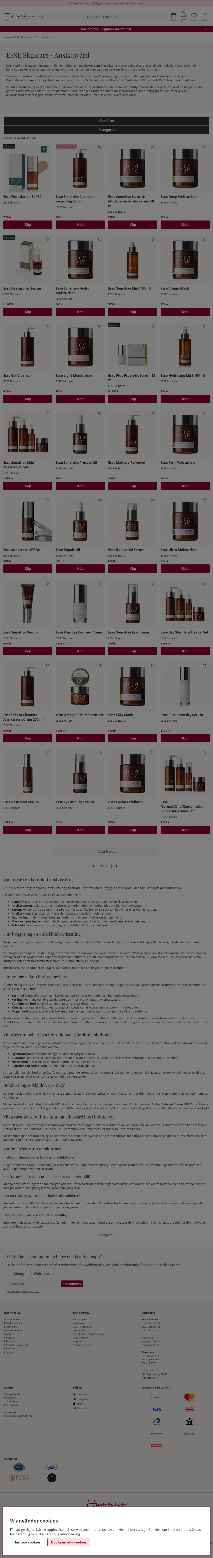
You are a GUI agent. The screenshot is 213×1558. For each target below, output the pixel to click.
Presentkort (10, 1326)
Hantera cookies (27, 1542)
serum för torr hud (56, 1022)
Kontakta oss (80, 1319)
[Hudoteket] (23, 16)
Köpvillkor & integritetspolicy (88, 1333)
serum (128, 76)
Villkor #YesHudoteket (16, 1344)
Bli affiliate (9, 1348)
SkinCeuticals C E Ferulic (93, 1058)
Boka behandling (13, 1322)
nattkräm (106, 913)
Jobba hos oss (11, 1341)
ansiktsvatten (134, 906)
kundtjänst (171, 87)
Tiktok (80, 1403)
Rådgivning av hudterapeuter (110, 3)
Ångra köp (78, 1341)
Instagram (82, 1399)
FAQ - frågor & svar (83, 1326)
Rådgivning (79, 1322)
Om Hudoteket (12, 1319)
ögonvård (115, 917)
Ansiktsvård (44, 37)
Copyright (9, 1352)
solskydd (181, 76)
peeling (139, 921)
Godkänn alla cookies (69, 1542)
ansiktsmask (159, 76)
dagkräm (144, 76)
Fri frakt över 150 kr (80, 3)
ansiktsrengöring (105, 76)
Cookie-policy (80, 1337)
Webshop (41, 1273)
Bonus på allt (136, 3)
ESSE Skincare (22, 37)
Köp (28, 224)
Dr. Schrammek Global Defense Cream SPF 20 (161, 1104)
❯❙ (117, 866)
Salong (18, 1273)
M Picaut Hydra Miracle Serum (157, 957)
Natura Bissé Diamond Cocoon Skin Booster (131, 1072)
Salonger (9, 1333)
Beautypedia (80, 1330)
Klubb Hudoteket (13, 1330)
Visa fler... (106, 851)
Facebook (82, 1394)
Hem (6, 37)
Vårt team (9, 1337)
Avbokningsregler (82, 1344)
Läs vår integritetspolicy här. (23, 1291)
